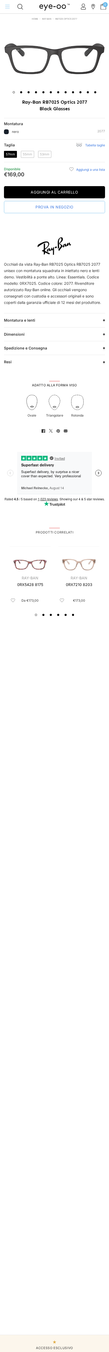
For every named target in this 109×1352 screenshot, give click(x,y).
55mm (28, 154)
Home (35, 18)
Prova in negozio (54, 207)
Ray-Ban (46, 18)
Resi (8, 362)
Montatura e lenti (19, 320)
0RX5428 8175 (30, 584)
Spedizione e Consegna (25, 348)
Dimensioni (14, 334)
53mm (45, 154)
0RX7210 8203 (79, 584)
